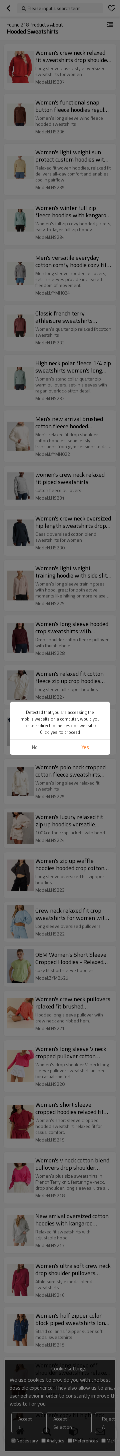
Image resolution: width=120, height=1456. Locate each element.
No (35, 747)
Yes (85, 747)
